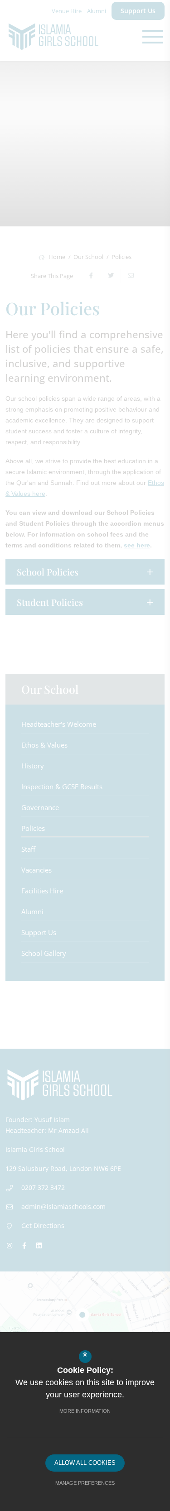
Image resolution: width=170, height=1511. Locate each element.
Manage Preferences (85, 1483)
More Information (85, 1411)
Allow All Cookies (85, 1462)
